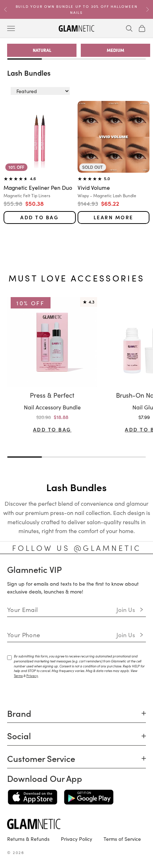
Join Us (125, 609)
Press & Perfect (52, 395)
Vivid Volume (94, 187)
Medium (115, 50)
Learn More (113, 217)
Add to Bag (39, 217)
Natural (42, 50)
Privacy (32, 675)
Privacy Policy (76, 838)
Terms (18, 675)
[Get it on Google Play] (89, 797)
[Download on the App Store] (32, 797)
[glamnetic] (76, 824)
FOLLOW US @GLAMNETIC (76, 548)
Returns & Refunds (28, 838)
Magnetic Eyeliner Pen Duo (38, 187)
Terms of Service (122, 838)
